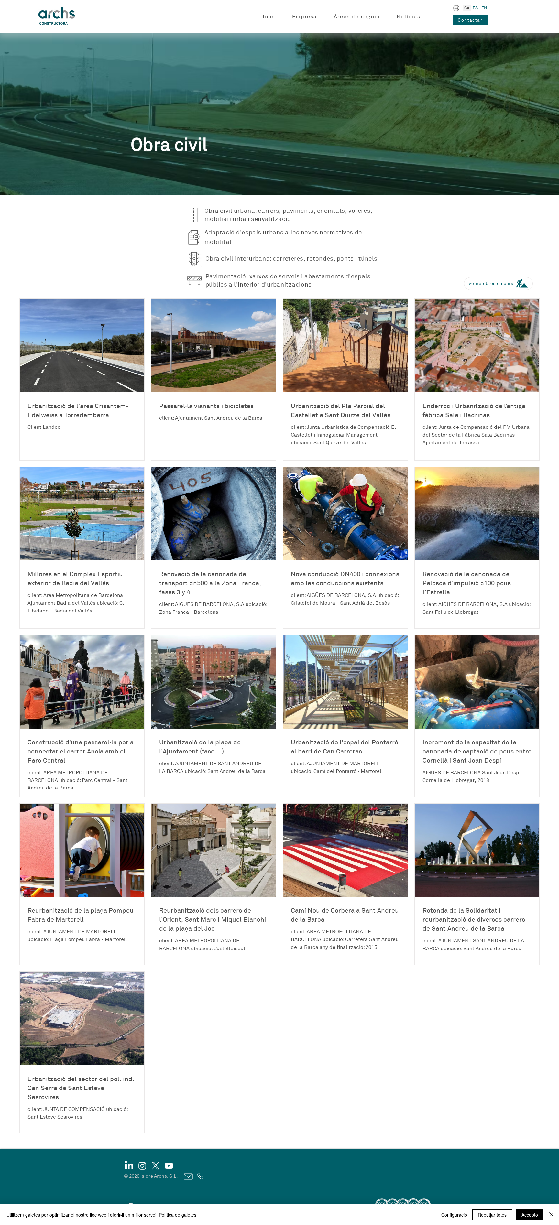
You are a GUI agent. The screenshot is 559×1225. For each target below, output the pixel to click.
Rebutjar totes (492, 1214)
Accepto (529, 1214)
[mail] (187, 1176)
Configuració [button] (454, 1214)
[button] (304, 17)
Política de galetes (177, 1214)
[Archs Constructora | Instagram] (142, 1166)
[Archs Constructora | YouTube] (169, 1166)
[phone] (200, 1176)
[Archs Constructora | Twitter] (155, 1166)
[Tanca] (551, 1214)
